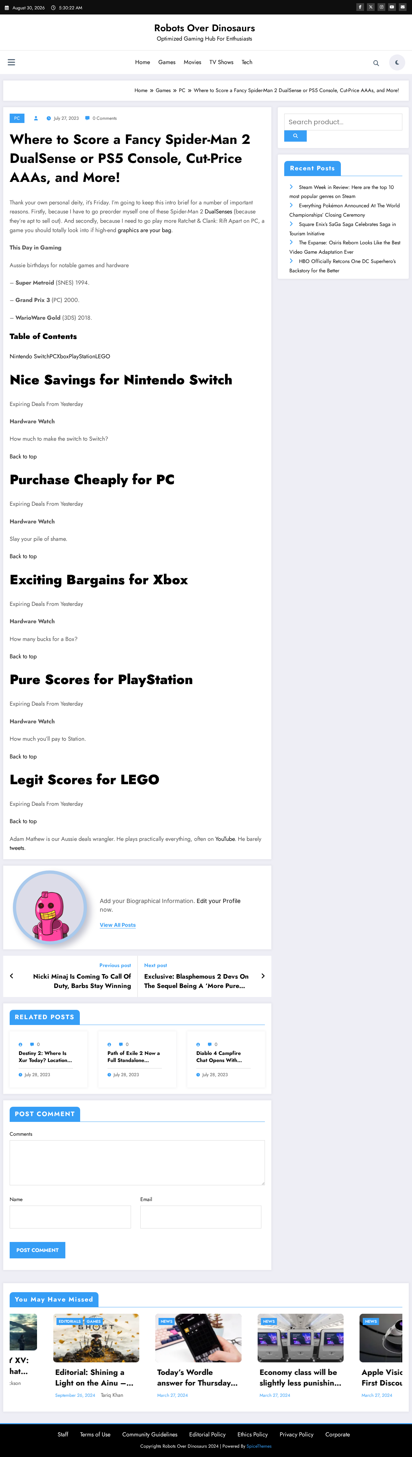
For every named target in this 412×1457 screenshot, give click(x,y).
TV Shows (221, 62)
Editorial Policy (207, 1434)
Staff (63, 1434)
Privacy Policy (297, 1434)
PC (17, 118)
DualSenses (219, 211)
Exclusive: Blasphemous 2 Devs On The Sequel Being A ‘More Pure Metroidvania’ (196, 981)
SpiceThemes (259, 1446)
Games (166, 62)
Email (146, 1199)
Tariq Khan (69, 1395)
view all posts (118, 925)
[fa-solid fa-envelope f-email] (403, 7)
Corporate (337, 1434)
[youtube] (392, 7)
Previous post (115, 965)
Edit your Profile (219, 901)
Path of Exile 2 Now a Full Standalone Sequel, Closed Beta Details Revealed (134, 1057)
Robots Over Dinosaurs (204, 28)
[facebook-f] (360, 7)
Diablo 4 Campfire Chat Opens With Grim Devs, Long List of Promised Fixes (221, 1057)
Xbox (63, 356)
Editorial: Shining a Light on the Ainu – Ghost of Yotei (47, 1377)
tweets (17, 848)
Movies (192, 62)
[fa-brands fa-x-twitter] (371, 7)
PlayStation (82, 356)
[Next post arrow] (263, 976)
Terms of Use (95, 1434)
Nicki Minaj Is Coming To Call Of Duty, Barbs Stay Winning (82, 981)
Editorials (26, 1321)
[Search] (376, 63)
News (123, 1321)
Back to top (23, 456)
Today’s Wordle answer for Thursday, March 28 (152, 1377)
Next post (155, 965)
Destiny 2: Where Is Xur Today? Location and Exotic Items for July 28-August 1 (43, 1057)
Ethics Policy (253, 1434)
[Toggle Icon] (11, 63)
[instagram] (381, 7)
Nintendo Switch (30, 356)
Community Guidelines (149, 1434)
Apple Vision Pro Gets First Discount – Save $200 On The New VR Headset (358, 1377)
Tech (247, 62)
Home (142, 62)
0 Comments (105, 118)
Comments (21, 1134)
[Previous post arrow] (12, 976)
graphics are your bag (144, 230)
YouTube (225, 839)
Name (16, 1199)
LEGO (102, 356)
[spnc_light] (397, 62)
